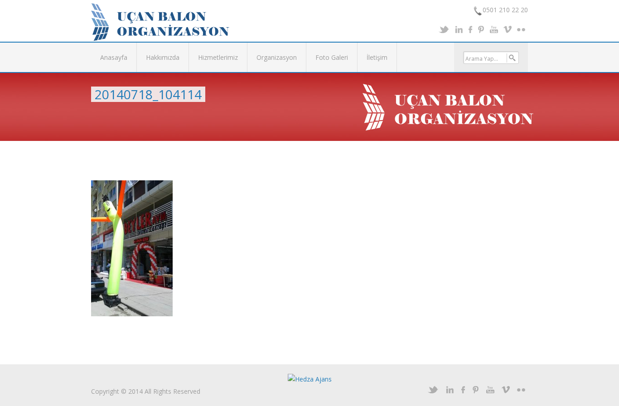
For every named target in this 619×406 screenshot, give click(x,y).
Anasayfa (113, 57)
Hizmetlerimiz (218, 57)
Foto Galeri (331, 57)
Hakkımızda (162, 57)
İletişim (377, 57)
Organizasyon (276, 57)
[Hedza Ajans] (310, 378)
